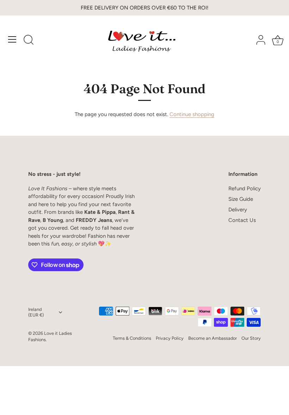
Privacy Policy (170, 338)
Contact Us (242, 220)
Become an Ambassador (212, 338)
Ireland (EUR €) (36, 312)
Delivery (237, 209)
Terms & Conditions (132, 338)
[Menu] (12, 39)
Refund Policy (244, 188)
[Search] (28, 40)
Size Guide (240, 199)
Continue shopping (192, 114)
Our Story (251, 338)
